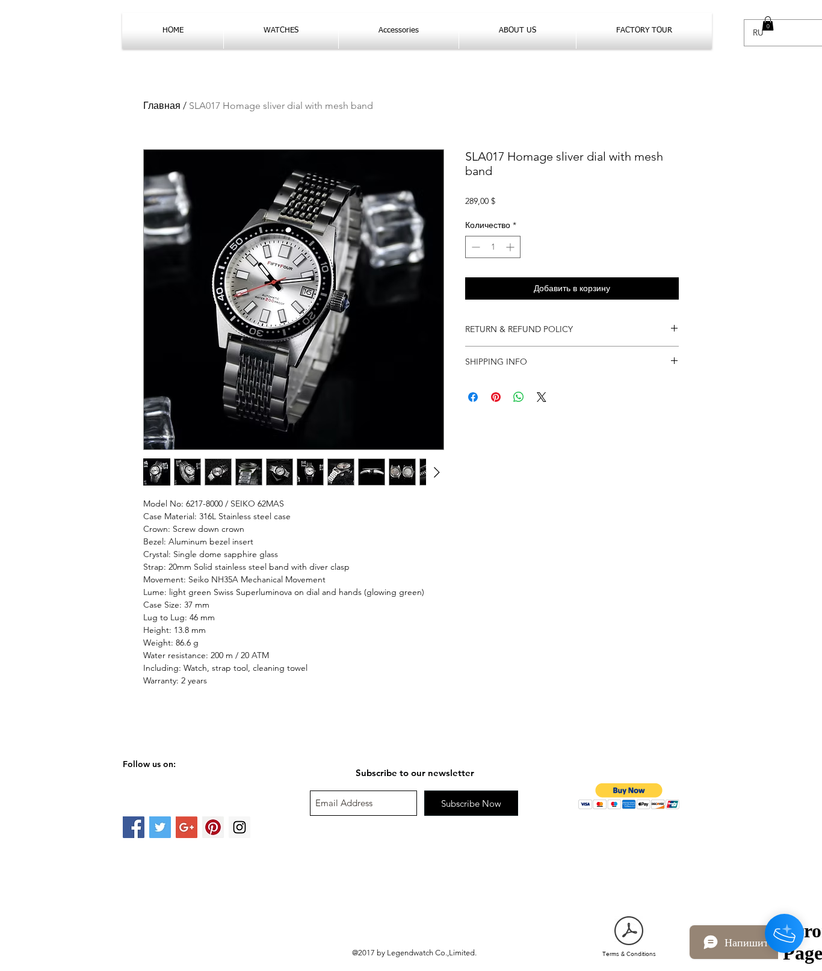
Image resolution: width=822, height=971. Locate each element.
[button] (768, 23)
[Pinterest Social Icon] (213, 827)
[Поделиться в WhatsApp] (518, 397)
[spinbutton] (493, 246)
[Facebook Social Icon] (133, 827)
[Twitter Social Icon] (160, 827)
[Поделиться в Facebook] (473, 397)
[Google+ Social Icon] (186, 827)
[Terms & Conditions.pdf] (628, 932)
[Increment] (511, 246)
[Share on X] (541, 397)
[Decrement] (474, 246)
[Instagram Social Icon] (239, 827)
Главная (162, 105)
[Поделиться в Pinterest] (496, 397)
